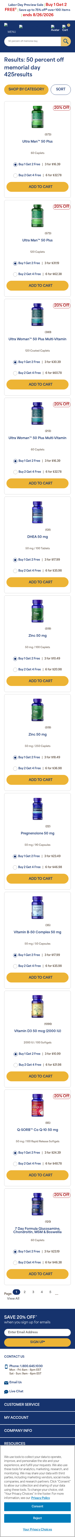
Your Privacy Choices (37, 1529)
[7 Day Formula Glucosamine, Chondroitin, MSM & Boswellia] (37, 1204)
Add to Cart (40, 187)
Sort (60, 89)
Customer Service (22, 1405)
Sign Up (37, 1342)
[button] (56, 28)
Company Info (18, 1431)
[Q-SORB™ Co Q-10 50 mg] (37, 1105)
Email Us (15, 1382)
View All (13, 1298)
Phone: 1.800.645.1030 (26, 1366)
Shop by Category (26, 89)
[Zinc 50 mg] (37, 611)
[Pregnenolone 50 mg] (37, 808)
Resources (14, 1444)
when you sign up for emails (27, 1320)
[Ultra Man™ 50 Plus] (37, 117)
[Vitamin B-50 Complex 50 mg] (37, 907)
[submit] (66, 41)
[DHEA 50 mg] (37, 512)
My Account (16, 1418)
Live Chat (16, 1391)
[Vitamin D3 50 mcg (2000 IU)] (37, 1006)
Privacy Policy (40, 1498)
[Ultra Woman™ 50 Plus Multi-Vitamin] (37, 314)
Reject (37, 1518)
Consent (38, 1506)
